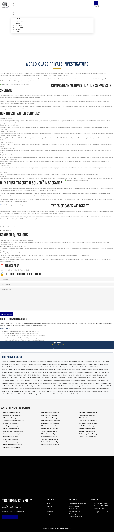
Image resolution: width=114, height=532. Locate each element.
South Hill (28, 378)
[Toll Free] (96, 3)
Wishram (26, 394)
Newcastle (38, 361)
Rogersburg (50, 372)
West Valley (33, 391)
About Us (19, 21)
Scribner (19, 375)
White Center (56, 391)
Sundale (40, 380)
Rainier (78, 369)
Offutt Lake (37, 364)
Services (19, 25)
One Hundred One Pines (65, 364)
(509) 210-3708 (57, 344)
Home (18, 19)
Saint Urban (104, 372)
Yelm (61, 394)
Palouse (89, 364)
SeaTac (25, 375)
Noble (66, 361)
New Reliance (23, 361)
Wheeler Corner (41, 391)
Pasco (25, 367)
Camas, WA (5, 361)
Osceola (79, 364)
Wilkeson (105, 391)
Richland (101, 369)
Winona (20, 394)
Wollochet (43, 394)
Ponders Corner (12, 369)
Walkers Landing (14, 388)
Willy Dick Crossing (12, 394)
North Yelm (106, 361)
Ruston (91, 372)
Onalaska (54, 364)
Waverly (66, 388)
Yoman (65, 394)
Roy (82, 372)
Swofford (99, 380)
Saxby (14, 375)
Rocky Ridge (38, 372)
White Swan (64, 391)
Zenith (70, 394)
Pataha (30, 367)
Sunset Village (66, 380)
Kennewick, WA (13, 361)
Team (18, 23)
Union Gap (30, 386)
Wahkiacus (5, 388)
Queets (64, 369)
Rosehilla (77, 372)
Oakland (30, 364)
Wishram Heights (34, 394)
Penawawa (36, 367)
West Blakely (77, 388)
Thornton (75, 383)
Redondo (89, 369)
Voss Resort (96, 386)
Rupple (86, 372)
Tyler (16, 386)
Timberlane (103, 383)
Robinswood (23, 372)
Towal (109, 383)
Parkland (9, 367)
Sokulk (94, 375)
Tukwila (5, 386)
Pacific (84, 364)
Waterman (54, 388)
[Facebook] (4, 517)
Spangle (75, 378)
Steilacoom (94, 378)
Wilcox (76, 391)
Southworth (61, 378)
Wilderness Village (91, 391)
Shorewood (58, 375)
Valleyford (61, 386)
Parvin (21, 367)
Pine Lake (59, 367)
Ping (64, 367)
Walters (27, 388)
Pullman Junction (39, 369)
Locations (20, 27)
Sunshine (73, 380)
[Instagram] (16, 517)
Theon (54, 383)
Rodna (44, 372)
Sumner (34, 380)
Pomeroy (100, 367)
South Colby (21, 378)
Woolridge (56, 394)
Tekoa (35, 383)
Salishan (4, 375)
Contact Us (21, 14)
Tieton (81, 383)
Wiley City (99, 391)
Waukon (60, 388)
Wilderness (82, 391)
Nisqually (60, 361)
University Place (52, 386)
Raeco (69, 369)
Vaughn (79, 386)
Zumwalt (75, 394)
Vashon (74, 386)
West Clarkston (86, 388)
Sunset (59, 380)
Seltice (34, 375)
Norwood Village (7, 364)
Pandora (100, 364)
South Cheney (13, 378)
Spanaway (69, 378)
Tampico (17, 383)
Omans (49, 364)
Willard (4, 394)
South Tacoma (45, 378)
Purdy (46, 369)
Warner (32, 388)
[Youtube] (12, 517)
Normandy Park (73, 361)
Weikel (71, 388)
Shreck (65, 375)
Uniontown (44, 386)
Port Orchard (29, 369)
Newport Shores (52, 361)
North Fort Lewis (83, 361)
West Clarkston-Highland (99, 388)
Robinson (16, 372)
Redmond (83, 369)
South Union (53, 378)
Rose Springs (64, 372)
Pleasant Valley (80, 367)
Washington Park (45, 388)
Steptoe (4, 380)
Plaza (73, 367)
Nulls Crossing (17, 364)
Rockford (31, 372)
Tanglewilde (24, 383)
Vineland (89, 386)
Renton (95, 369)
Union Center (22, 386)
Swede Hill (89, 380)
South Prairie (36, 378)
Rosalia (57, 372)
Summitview (28, 380)
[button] (52, 17)
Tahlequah (5, 383)
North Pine (98, 361)
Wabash (103, 386)
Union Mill (37, 386)
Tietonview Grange (89, 383)
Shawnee (39, 375)
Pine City (52, 367)
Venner (84, 386)
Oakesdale (25, 364)
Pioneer (68, 367)
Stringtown (11, 380)
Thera (59, 383)
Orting (74, 364)
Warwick (37, 388)
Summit (22, 380)
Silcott (70, 375)
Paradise (106, 364)
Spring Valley (82, 378)
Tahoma (11, 383)
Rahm (73, 369)
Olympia (44, 364)
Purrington (52, 369)
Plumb (87, 367)
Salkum (10, 375)
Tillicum (97, 383)
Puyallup (58, 369)
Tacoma (105, 380)
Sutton (79, 380)
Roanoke (10, 372)
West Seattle (25, 391)
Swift (94, 380)
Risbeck (4, 372)
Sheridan (51, 375)
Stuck (17, 380)
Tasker (30, 383)
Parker (4, 367)
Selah (29, 375)
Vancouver (68, 386)
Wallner (22, 388)
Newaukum (31, 361)
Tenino (40, 383)
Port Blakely (21, 369)
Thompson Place (66, 383)
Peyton (47, 367)
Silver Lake (76, 375)
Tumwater (11, 386)
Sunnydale (46, 380)
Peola (42, 367)
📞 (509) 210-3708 (5, 230)
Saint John (97, 372)
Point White (93, 367)
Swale (83, 380)
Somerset (100, 375)
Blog (18, 29)
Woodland (49, 394)
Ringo (106, 369)
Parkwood (16, 367)
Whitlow (71, 391)
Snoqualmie (88, 375)
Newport (44, 361)
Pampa (95, 364)
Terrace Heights (47, 383)
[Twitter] (8, 517)
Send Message (6, 314)
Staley (88, 378)
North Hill (91, 361)
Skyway (82, 375)
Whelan (49, 391)
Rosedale (71, 372)
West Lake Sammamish (14, 391)
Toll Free (96, 6)
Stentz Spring (102, 378)
